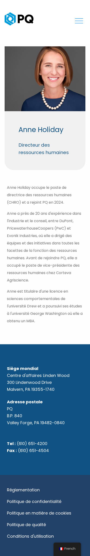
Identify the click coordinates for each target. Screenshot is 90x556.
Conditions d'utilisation (30, 536)
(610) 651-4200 (32, 443)
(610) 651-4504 (33, 450)
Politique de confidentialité (34, 501)
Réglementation (23, 490)
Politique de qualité (26, 525)
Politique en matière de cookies (39, 513)
